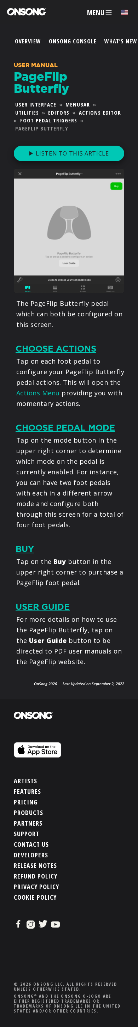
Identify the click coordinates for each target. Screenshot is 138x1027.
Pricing (26, 802)
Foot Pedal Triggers (48, 120)
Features (27, 791)
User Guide (43, 607)
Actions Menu (38, 393)
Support (26, 834)
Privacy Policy (36, 886)
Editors (58, 112)
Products (28, 812)
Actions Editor (100, 112)
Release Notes (35, 865)
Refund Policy (35, 876)
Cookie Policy (35, 897)
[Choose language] (124, 12)
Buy (25, 549)
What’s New (120, 41)
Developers (31, 855)
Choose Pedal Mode (65, 427)
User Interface (35, 104)
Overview (28, 41)
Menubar (77, 104)
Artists (25, 781)
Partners (28, 823)
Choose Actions (56, 348)
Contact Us (31, 844)
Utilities (27, 112)
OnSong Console (73, 41)
